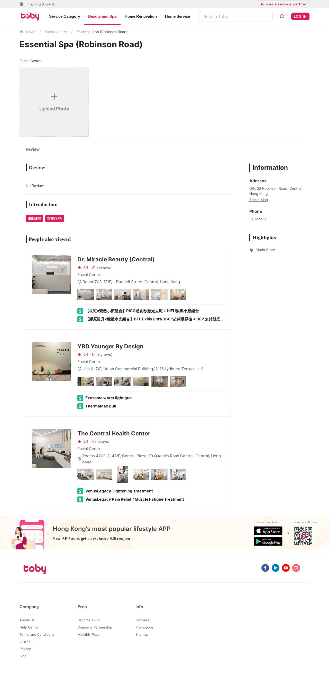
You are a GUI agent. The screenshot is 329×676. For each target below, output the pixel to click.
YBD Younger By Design (110, 346)
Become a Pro (89, 620)
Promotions (144, 627)
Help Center (29, 627)
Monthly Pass (88, 634)
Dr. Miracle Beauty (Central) (116, 259)
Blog (23, 656)
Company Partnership (95, 627)
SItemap (141, 634)
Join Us (26, 642)
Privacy (25, 649)
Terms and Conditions (37, 634)
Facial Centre (56, 32)
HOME (30, 32)
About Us (27, 620)
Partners (142, 620)
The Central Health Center (113, 433)
